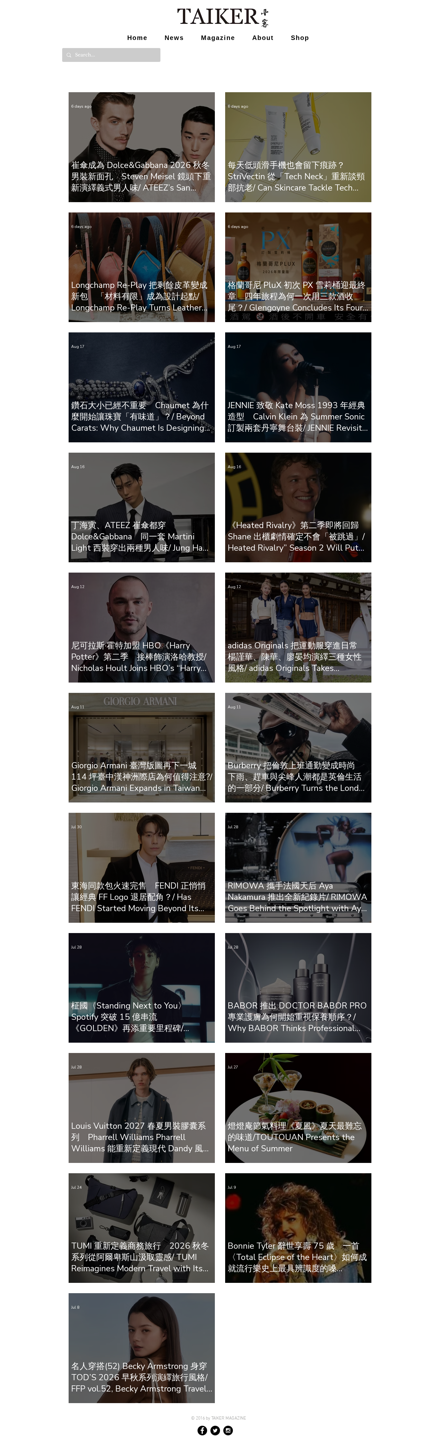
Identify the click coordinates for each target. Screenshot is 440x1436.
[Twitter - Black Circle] (215, 1430)
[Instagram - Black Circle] (228, 1430)
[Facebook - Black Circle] (202, 1430)
